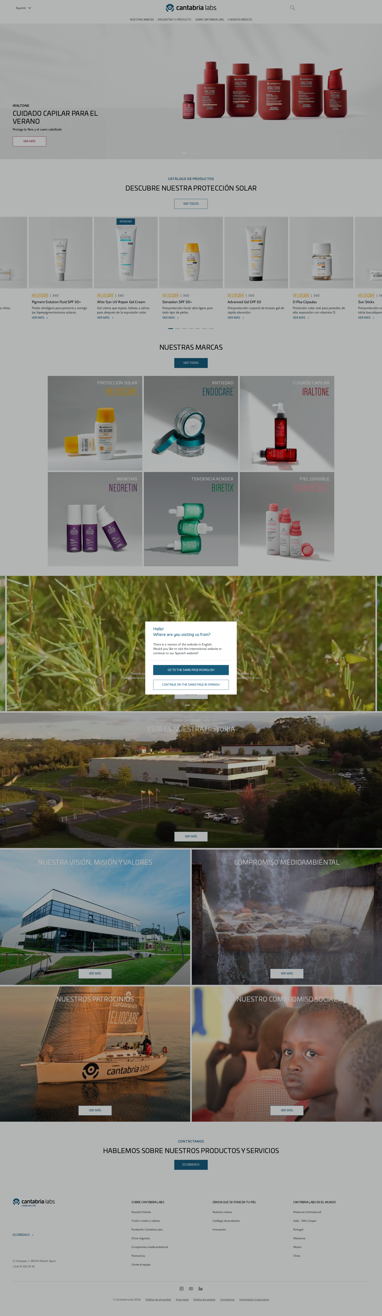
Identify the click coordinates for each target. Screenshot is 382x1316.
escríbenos (21, 1235)
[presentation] (11, 79)
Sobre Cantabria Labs (209, 19)
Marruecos (299, 1238)
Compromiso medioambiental (150, 1247)
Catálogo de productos (226, 1221)
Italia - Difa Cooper (304, 1221)
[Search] (293, 8)
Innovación (219, 1229)
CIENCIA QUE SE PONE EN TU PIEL (234, 1202)
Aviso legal (182, 1299)
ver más (287, 973)
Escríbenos (191, 1164)
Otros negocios (141, 1238)
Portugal (298, 1229)
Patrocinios (138, 1256)
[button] (184, 153)
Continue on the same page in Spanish (191, 684)
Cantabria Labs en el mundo (314, 1202)
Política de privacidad (158, 1299)
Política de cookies (204, 1299)
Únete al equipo (141, 1264)
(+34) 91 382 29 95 (24, 1266)
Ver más (191, 836)
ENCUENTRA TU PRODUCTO (174, 19)
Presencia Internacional (307, 1212)
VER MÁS (29, 141)
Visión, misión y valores (146, 1221)
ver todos (191, 203)
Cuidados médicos (240, 19)
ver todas (191, 363)
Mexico (297, 1247)
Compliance (227, 1299)
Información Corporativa (254, 1299)
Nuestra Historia (141, 1212)
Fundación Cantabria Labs (147, 1229)
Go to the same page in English (191, 670)
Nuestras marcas (142, 19)
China (296, 1256)
